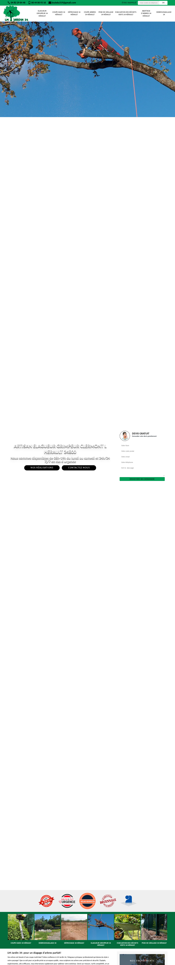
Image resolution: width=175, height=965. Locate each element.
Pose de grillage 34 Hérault (106, 13)
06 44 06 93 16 (38, 3)
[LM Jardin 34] (15, 14)
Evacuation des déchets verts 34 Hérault (125, 13)
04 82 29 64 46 (17, 3)
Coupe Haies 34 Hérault (58, 13)
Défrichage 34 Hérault (74, 13)
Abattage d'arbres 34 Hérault (146, 13)
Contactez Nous (79, 467)
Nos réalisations (42, 467)
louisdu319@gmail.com (63, 3)
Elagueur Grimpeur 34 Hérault (42, 13)
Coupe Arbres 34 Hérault (90, 13)
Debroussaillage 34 (163, 13)
